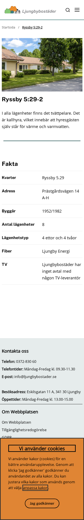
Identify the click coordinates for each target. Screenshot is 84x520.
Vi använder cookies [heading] (42, 448)
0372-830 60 (26, 361)
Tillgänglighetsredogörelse (24, 429)
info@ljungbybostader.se (35, 376)
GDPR (7, 437)
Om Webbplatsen (16, 422)
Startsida (8, 27)
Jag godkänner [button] (42, 503)
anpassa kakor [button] (35, 487)
